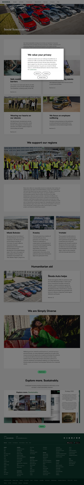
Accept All (46, 73)
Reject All (38, 73)
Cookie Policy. (33, 69)
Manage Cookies (42, 77)
